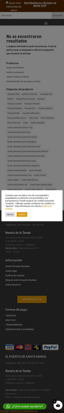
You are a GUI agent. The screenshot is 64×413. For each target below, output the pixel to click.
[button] (24, 406)
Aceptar (21, 214)
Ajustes (10, 214)
